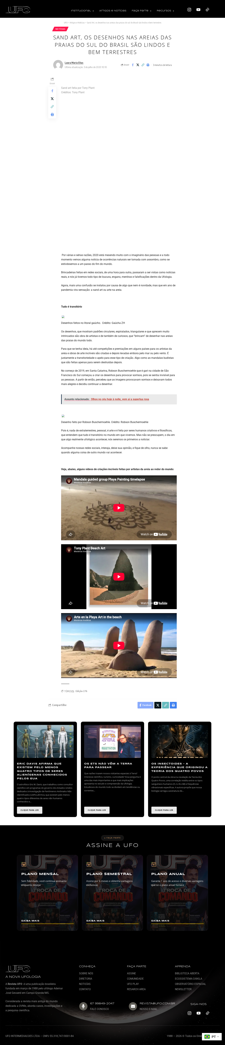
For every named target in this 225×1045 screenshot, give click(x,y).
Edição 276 (81, 691)
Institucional (81, 11)
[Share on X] (137, 65)
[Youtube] (198, 10)
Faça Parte (140, 11)
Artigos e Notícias (112, 11)
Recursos (164, 11)
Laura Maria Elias (74, 62)
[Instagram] (189, 10)
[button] (82, 10)
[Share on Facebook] (132, 65)
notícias (60, 29)
